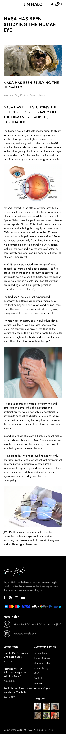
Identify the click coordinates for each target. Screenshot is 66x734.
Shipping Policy (42, 663)
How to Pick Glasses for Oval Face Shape (16, 655)
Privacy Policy (41, 653)
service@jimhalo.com (25, 633)
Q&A (36, 673)
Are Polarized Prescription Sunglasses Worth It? (18, 690)
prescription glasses (49, 540)
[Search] (61, 4)
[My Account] (52, 4)
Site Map (38, 683)
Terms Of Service (43, 658)
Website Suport (42, 688)
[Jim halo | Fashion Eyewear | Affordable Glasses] (33, 4)
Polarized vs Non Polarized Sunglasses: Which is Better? (15, 672)
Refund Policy (41, 668)
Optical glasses (37, 95)
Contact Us (39, 678)
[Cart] (56, 4)
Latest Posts (11, 647)
